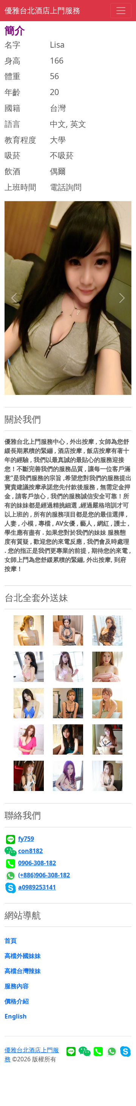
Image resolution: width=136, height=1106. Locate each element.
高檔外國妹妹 (23, 956)
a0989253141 (37, 887)
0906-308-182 (37, 863)
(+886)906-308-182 (44, 875)
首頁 (11, 940)
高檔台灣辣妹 (23, 971)
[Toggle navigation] (120, 10)
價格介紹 (17, 1001)
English (16, 1016)
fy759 (26, 839)
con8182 (30, 851)
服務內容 (17, 986)
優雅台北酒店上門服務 (42, 10)
